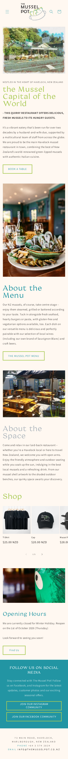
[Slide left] (26, 554)
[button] (7, 12)
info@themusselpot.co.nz (38, 749)
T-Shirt (6, 537)
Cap (33, 537)
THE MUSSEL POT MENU (23, 356)
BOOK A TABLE (17, 169)
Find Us (14, 650)
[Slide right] (42, 554)
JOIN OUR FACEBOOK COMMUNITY (34, 716)
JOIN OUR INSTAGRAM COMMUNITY (34, 705)
